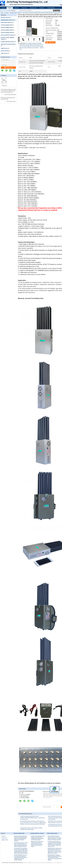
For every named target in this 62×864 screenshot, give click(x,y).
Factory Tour (24, 7)
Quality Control (33, 7)
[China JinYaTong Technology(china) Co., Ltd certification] (4, 86)
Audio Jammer (4, 53)
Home (3, 7)
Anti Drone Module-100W (6, 30)
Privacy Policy (5, 862)
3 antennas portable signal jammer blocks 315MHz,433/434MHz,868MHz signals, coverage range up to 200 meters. (32, 818)
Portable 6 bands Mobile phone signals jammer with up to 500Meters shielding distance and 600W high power (38, 838)
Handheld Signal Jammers (15, 12)
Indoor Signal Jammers (6, 22)
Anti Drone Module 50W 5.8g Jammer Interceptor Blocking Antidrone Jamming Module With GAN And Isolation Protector (20, 839)
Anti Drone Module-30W (6, 25)
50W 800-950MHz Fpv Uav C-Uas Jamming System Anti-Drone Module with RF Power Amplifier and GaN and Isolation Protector (20, 857)
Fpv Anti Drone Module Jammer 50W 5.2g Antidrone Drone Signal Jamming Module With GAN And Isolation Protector (21, 844)
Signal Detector (4, 48)
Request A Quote (51, 7)
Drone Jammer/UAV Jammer (7, 35)
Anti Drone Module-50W (6, 27)
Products (10, 7)
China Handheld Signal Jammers (16, 862)
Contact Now (9, 67)
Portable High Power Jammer (7, 41)
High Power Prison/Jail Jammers (8, 44)
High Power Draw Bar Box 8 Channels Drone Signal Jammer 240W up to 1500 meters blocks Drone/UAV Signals (37, 844)
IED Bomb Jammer (5, 17)
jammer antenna (4, 50)
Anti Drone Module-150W (6, 32)
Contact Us (42, 7)
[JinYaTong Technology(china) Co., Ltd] (2, 3)
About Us (17, 7)
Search (57, 10)
